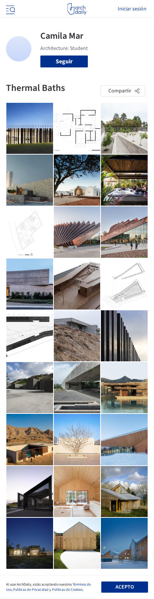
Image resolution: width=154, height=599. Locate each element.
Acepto (125, 587)
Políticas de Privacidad (31, 589)
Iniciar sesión (132, 9)
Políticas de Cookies (67, 589)
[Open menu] (9, 9)
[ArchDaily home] (76, 9)
